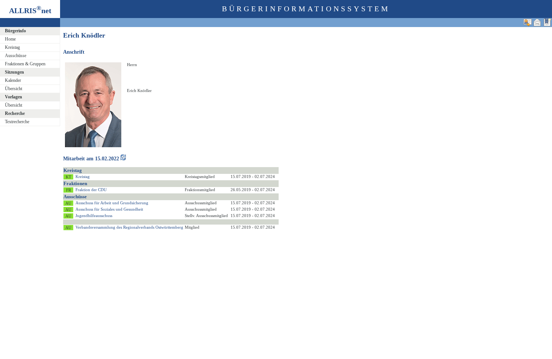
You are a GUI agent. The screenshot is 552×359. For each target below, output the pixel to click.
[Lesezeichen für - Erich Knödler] (547, 22)
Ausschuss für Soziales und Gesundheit (109, 209)
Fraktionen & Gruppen (25, 63)
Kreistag (12, 47)
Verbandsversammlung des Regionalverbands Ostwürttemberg (129, 227)
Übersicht (13, 88)
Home (10, 39)
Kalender (13, 80)
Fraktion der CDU (91, 189)
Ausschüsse (15, 55)
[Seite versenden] (537, 22)
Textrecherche (17, 121)
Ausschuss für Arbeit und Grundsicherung (111, 203)
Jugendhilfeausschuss (93, 215)
